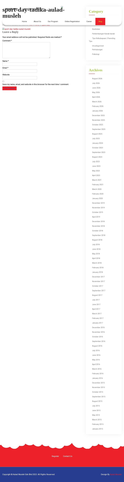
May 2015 (96, 415)
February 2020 (97, 194)
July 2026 (96, 83)
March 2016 (96, 369)
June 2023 (96, 166)
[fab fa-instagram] (106, 9)
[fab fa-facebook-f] (99, 9)
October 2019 (97, 212)
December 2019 (98, 203)
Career (89, 21)
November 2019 (98, 208)
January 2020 (97, 198)
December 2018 (98, 221)
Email (5, 68)
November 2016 (98, 332)
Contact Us (67, 456)
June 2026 (96, 88)
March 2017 (96, 314)
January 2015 (97, 429)
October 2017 (97, 286)
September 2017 (98, 291)
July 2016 (96, 350)
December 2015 (98, 383)
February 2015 (97, 424)
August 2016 (97, 346)
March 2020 (96, 189)
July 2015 (96, 406)
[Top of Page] (117, 476)
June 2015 (96, 410)
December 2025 (98, 115)
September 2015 (98, 397)
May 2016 (96, 360)
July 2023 (96, 161)
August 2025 (97, 134)
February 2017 (97, 318)
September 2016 (98, 341)
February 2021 (97, 185)
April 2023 (96, 175)
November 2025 (98, 120)
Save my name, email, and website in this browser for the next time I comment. (35, 84)
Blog (100, 21)
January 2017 (97, 323)
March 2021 (96, 180)
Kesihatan (96, 29)
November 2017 (98, 281)
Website (6, 75)
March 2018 (96, 263)
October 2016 (97, 337)
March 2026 (96, 102)
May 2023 (96, 171)
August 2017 (97, 295)
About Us (37, 21)
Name (5, 61)
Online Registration (72, 21)
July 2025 (96, 138)
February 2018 (97, 267)
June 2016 (96, 355)
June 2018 (96, 249)
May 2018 (96, 254)
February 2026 (97, 106)
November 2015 (98, 387)
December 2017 (98, 277)
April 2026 (96, 97)
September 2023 (98, 152)
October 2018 (97, 231)
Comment (7, 41)
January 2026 (97, 111)
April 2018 (96, 258)
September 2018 (98, 235)
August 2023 (97, 157)
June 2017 (96, 304)
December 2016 (98, 327)
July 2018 (96, 244)
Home (24, 21)
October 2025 (97, 125)
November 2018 (98, 226)
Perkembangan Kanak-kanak (103, 34)
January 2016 (97, 378)
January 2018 (97, 272)
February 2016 (97, 373)
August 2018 (97, 240)
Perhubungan (97, 50)
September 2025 (98, 129)
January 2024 (97, 143)
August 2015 (97, 401)
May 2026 (96, 92)
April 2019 (96, 217)
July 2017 (96, 300)
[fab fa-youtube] (112, 9)
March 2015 (96, 420)
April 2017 (96, 309)
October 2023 (97, 148)
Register (55, 456)
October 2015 (97, 392)
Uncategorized (98, 46)
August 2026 (97, 79)
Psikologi (95, 54)
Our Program (53, 21)
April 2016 (96, 364)
